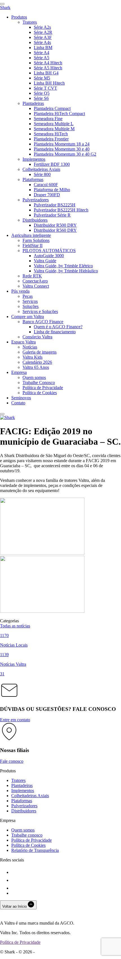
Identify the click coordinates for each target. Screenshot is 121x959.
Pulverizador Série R (52, 215)
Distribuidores (35, 220)
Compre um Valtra (27, 316)
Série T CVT (45, 88)
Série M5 (42, 78)
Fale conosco (11, 761)
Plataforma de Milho (52, 189)
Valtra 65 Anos (36, 367)
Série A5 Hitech (48, 67)
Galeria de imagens (40, 352)
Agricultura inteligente (31, 235)
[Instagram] (14, 880)
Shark (5, 7)
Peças (28, 296)
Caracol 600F (46, 184)
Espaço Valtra (23, 341)
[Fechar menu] (2, 414)
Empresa (19, 372)
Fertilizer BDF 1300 (52, 164)
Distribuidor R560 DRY (55, 230)
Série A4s (42, 42)
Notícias (30, 347)
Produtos (19, 17)
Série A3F (43, 37)
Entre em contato (15, 719)
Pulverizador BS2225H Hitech (61, 210)
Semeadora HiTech (51, 133)
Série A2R (43, 32)
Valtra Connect (36, 286)
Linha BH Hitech (49, 83)
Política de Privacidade (43, 387)
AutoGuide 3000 (49, 255)
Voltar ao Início (15, 906)
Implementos (34, 159)
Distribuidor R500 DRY (55, 225)
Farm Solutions (36, 240)
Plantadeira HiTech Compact (59, 113)
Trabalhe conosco (26, 835)
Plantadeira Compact (52, 108)
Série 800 (42, 174)
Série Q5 (42, 93)
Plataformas (33, 179)
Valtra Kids (32, 357)
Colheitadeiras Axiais (41, 169)
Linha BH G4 (46, 72)
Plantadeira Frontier (51, 138)
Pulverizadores (36, 199)
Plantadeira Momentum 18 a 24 (61, 144)
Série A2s (42, 27)
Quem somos (34, 377)
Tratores (30, 22)
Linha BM (43, 47)
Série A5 (41, 57)
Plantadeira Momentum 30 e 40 (61, 149)
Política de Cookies (40, 392)
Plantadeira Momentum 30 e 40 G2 (65, 154)
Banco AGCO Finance (43, 321)
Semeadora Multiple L (53, 123)
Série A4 (41, 52)
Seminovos (21, 397)
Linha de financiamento (55, 331)
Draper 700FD (47, 194)
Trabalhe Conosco (39, 382)
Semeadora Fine (48, 118)
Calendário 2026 (37, 362)
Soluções (31, 306)
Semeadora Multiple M (54, 128)
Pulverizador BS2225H (54, 204)
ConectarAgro (35, 281)
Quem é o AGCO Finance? (58, 326)
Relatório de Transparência (35, 850)
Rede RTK (32, 276)
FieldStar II (32, 245)
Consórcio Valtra (37, 336)
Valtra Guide (45, 260)
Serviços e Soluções (40, 311)
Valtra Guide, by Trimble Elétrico (63, 265)
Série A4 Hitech (48, 62)
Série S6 (41, 98)
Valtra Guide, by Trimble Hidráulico (66, 270)
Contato (18, 402)
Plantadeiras (33, 103)
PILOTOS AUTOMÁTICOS (49, 250)
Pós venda (20, 291)
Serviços (30, 301)
